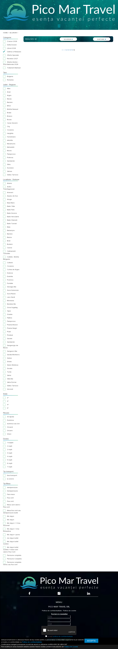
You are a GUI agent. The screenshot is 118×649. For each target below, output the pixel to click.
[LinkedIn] (88, 593)
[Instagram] (59, 593)
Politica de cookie (69, 611)
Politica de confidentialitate (52, 611)
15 (72, 50)
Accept (49, 636)
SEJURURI (68, 39)
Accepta (91, 641)
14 (70, 50)
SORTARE (101, 39)
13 (68, 50)
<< (62, 50)
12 (66, 50)
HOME (5, 33)
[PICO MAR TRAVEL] (59, 12)
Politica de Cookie (71, 647)
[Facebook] (29, 593)
